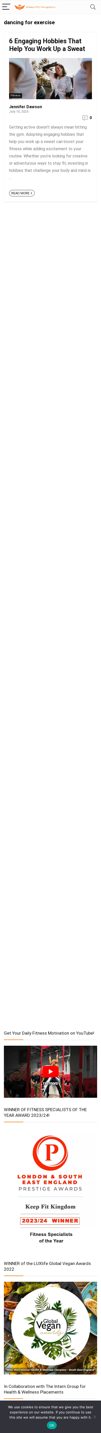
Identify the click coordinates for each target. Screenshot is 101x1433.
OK (51, 1425)
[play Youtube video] (50, 1072)
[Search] (93, 7)
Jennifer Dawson (25, 106)
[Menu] (6, 7)
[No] (94, 1416)
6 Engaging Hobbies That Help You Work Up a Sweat (47, 45)
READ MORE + (21, 193)
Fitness (15, 95)
